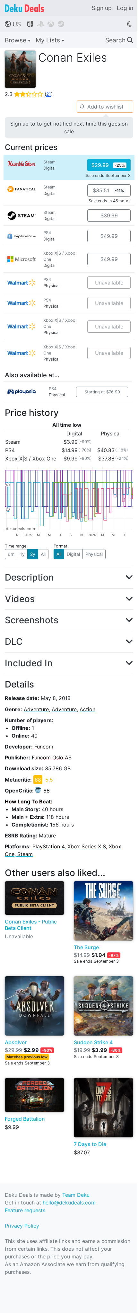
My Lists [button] (49, 40)
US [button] (13, 24)
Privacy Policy (22, 1225)
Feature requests (25, 1210)
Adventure (36, 709)
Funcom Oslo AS (52, 757)
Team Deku (76, 1195)
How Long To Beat (28, 801)
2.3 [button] (29, 94)
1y (22, 554)
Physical (94, 554)
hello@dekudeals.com (69, 1202)
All (43, 554)
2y (32, 554)
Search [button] (119, 40)
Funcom (43, 746)
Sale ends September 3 (108, 175)
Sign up (102, 7)
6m (11, 554)
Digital (73, 554)
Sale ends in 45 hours (110, 200)
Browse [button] (16, 40)
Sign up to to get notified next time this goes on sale (69, 127)
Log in (125, 7)
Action (87, 709)
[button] (69, 577)
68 (46, 790)
